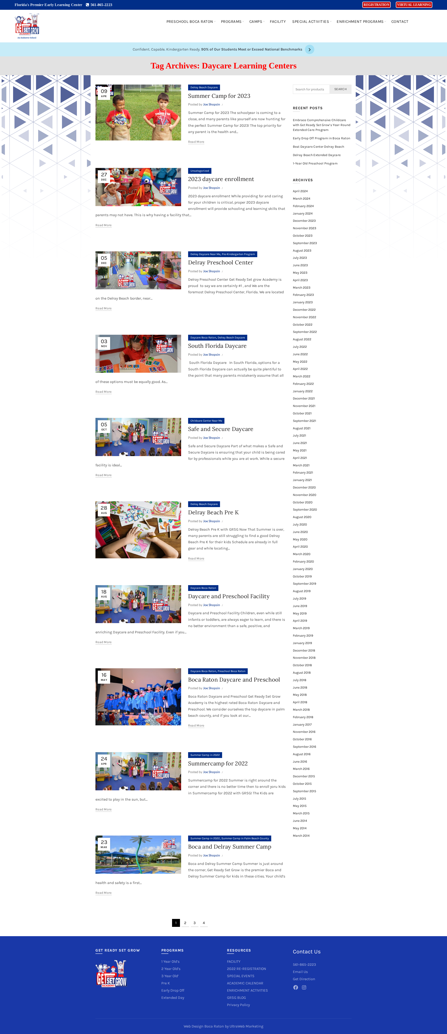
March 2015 (301, 813)
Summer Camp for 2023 (219, 95)
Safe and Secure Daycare (221, 429)
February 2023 (303, 295)
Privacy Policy (238, 1005)
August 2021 (302, 428)
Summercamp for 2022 (218, 763)
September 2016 (304, 747)
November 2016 (304, 732)
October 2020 (302, 502)
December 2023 (304, 221)
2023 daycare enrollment (221, 179)
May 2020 (300, 539)
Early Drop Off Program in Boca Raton (321, 138)
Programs (231, 21)
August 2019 (302, 591)
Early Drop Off (172, 990)
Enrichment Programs (360, 21)
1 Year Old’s (170, 961)
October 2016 (302, 739)
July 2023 (300, 258)
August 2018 (302, 673)
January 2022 (303, 391)
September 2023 (305, 243)
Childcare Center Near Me (206, 420)
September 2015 (304, 791)
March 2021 (301, 465)
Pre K (165, 983)
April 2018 (300, 702)
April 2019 (300, 621)
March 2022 (301, 376)
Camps (255, 21)
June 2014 (300, 821)
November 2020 (304, 495)
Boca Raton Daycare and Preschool (234, 679)
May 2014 (300, 828)
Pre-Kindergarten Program (238, 254)
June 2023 (300, 265)
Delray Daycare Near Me (205, 254)
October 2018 (302, 665)
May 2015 (300, 806)
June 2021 (300, 443)
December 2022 (304, 310)
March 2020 (301, 554)
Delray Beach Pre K (213, 512)
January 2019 (302, 643)
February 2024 (303, 206)
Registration (376, 5)
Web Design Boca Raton (204, 1026)
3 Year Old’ (170, 976)
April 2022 (300, 369)
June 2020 (300, 532)
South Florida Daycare (217, 345)
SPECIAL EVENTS (240, 976)
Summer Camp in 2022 (205, 755)
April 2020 (300, 547)
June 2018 (300, 687)
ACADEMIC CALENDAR (245, 983)
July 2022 (300, 347)
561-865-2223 (100, 5)
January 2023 (303, 302)
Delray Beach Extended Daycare (317, 155)
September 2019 (304, 584)
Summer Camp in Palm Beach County (245, 838)
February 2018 (303, 717)
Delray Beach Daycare (204, 87)
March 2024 (301, 199)
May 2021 (300, 450)
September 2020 (305, 510)
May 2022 (300, 362)
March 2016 (301, 769)
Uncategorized (199, 170)
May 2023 (300, 273)
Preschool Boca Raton (189, 21)
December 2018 (304, 650)
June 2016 (300, 762)
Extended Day (172, 997)
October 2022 (302, 325)
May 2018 (300, 695)
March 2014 (301, 836)
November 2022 (304, 317)
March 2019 (301, 628)
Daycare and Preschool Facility (229, 596)
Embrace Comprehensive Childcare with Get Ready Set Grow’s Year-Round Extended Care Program (322, 125)
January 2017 (302, 725)
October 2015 (302, 784)
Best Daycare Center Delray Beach (318, 147)
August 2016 (302, 754)
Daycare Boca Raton (203, 337)
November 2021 (304, 406)
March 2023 (301, 288)
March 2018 (301, 710)
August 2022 (302, 339)
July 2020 (300, 524)
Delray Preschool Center (220, 262)
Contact (400, 21)
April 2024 (300, 191)
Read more (196, 142)
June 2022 (300, 354)
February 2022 (303, 384)
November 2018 (304, 658)
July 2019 (299, 599)
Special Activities (310, 21)
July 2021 (299, 435)
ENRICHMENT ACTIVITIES (247, 990)
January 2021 (302, 480)
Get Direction (304, 979)
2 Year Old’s (170, 968)
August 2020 (302, 517)
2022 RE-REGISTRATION (246, 968)
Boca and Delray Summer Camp (229, 846)
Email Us (300, 971)
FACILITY (233, 961)
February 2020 (303, 561)
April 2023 (300, 280)
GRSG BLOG (236, 997)
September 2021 (304, 421)
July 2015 (299, 799)
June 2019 (300, 606)
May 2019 (300, 613)
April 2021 (300, 458)
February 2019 (303, 636)
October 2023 (302, 236)
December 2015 (304, 776)
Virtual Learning (414, 5)
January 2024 (303, 213)
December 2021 (304, 398)
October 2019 (302, 576)
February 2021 (303, 472)
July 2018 (299, 680)
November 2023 (304, 228)
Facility (278, 21)
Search (340, 89)
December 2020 (304, 487)
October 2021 (302, 413)
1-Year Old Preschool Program (315, 163)
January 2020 (303, 569)
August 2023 (302, 251)
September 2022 (305, 332)
